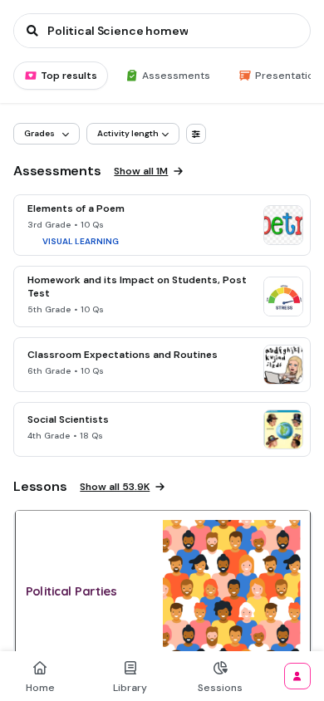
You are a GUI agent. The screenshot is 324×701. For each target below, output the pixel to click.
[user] (297, 676)
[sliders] (196, 134)
